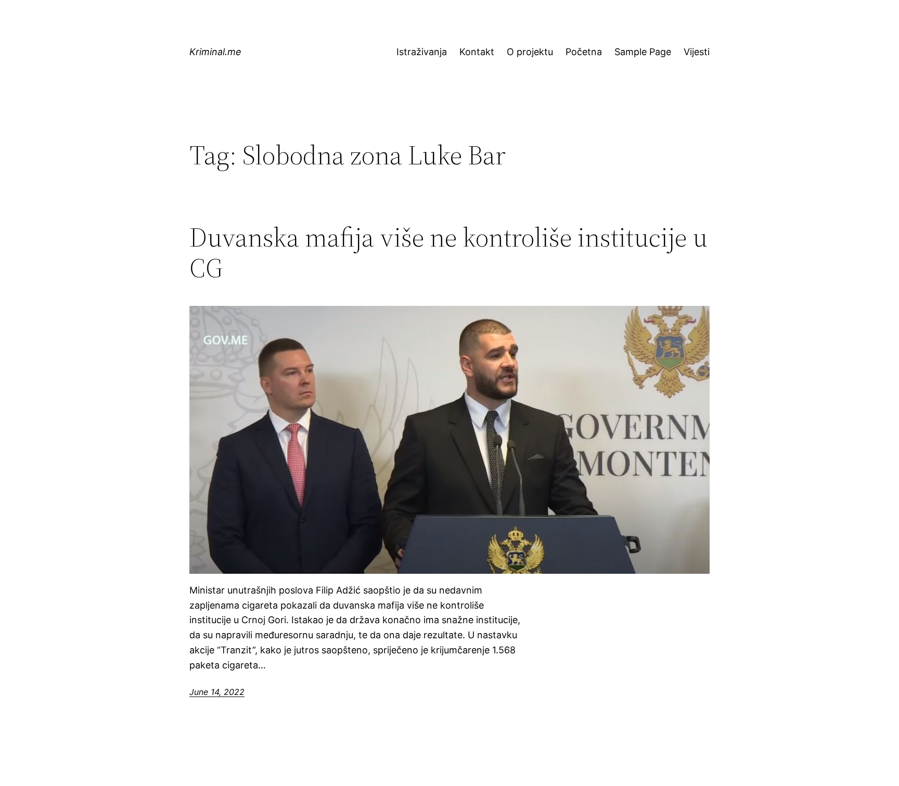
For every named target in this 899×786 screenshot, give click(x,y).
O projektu (530, 51)
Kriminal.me (215, 51)
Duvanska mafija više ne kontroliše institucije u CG (448, 253)
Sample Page (642, 51)
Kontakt (476, 51)
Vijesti (697, 51)
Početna (584, 51)
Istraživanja (421, 51)
